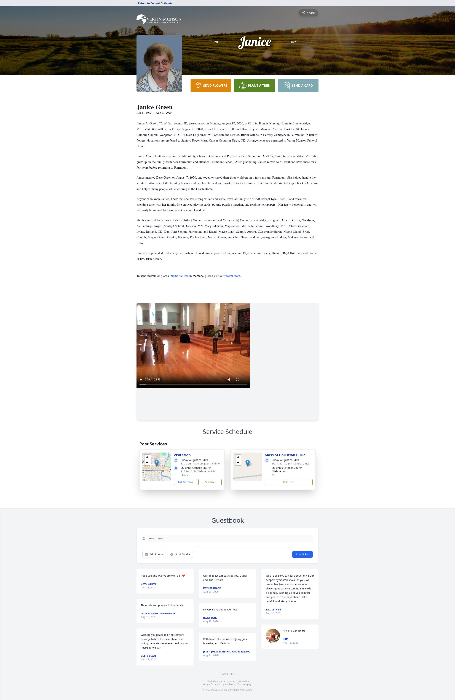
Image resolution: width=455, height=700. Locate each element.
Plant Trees (210, 482)
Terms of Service (237, 684)
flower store (232, 275)
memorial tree (179, 275)
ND (273, 475)
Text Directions (185, 482)
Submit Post (302, 554)
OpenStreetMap (231, 689)
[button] (156, 463)
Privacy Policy (217, 684)
